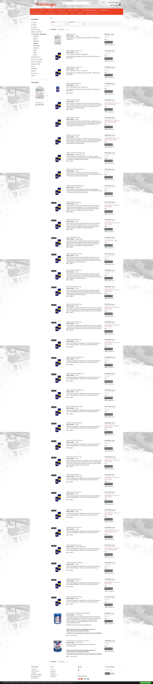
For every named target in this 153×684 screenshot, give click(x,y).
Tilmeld (107, 673)
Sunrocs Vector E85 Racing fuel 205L (75, 153)
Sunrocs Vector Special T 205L (74, 457)
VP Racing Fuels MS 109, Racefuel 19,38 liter (77, 641)
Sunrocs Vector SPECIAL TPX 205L (74, 562)
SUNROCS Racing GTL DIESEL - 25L (74, 50)
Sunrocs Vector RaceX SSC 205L (74, 304)
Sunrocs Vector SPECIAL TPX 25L (74, 579)
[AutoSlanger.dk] (45, 4)
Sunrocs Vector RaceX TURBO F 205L (75, 357)
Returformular (34, 677)
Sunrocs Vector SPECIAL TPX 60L (74, 597)
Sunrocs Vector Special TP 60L (74, 545)
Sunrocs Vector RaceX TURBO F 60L (75, 390)
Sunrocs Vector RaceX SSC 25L (74, 322)
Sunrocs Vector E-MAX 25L (73, 117)
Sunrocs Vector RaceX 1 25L (73, 219)
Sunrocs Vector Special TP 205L (74, 510)
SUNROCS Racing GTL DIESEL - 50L (74, 67)
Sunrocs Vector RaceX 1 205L (73, 202)
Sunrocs (71, 211)
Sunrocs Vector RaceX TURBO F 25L (75, 373)
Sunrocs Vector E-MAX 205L (73, 100)
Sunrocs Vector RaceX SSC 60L (74, 339)
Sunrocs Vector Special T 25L (73, 474)
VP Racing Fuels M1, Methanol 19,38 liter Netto (78, 613)
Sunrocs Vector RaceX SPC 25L (74, 270)
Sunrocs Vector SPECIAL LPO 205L (74, 406)
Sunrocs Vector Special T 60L (73, 492)
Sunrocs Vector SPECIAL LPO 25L (74, 423)
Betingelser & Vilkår (36, 676)
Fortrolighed (34, 669)
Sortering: (53, 29)
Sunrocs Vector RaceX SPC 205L (74, 254)
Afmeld (112, 673)
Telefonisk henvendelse (36, 674)
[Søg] (89, 3)
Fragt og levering (35, 671)
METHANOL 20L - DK (40, 102)
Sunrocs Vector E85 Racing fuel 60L (75, 185)
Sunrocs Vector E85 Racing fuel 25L (75, 169)
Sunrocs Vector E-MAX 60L (73, 135)
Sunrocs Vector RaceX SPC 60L (74, 286)
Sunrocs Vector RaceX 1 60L (73, 237)
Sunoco (71, 93)
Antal (105, 39)
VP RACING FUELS (73, 635)
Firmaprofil (34, 673)
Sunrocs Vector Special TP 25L (74, 527)
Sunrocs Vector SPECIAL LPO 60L (74, 440)
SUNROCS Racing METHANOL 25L (73, 83)
